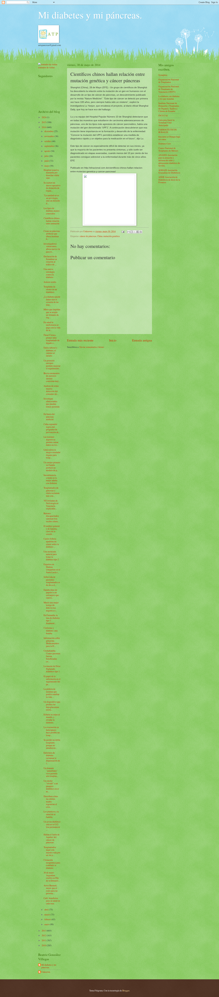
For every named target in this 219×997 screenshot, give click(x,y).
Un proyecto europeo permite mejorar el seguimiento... (52, 364)
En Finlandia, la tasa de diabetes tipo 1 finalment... (52, 619)
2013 (44, 930)
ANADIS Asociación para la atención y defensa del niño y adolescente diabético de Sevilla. (169, 160)
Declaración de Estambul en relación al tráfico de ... (50, 260)
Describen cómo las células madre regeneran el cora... (51, 801)
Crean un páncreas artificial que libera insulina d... (52, 235)
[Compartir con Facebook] (137, 231)
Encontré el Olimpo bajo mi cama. (169, 138)
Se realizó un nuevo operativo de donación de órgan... (52, 186)
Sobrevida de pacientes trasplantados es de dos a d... (52, 580)
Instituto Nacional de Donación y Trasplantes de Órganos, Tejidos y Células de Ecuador (168, 107)
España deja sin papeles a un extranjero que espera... (51, 593)
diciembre (49, 131)
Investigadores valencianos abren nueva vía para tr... (52, 247)
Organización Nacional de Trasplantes (168, 81)
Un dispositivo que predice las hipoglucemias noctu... (52, 705)
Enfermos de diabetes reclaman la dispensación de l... (52, 758)
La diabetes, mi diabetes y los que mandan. (168, 97)
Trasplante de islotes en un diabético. (50, 289)
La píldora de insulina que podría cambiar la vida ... (51, 692)
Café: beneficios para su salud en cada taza (52, 901)
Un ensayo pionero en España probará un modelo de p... (52, 466)
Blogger (125, 990)
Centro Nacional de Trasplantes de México (168, 149)
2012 (44, 935)
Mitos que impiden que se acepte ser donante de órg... (52, 313)
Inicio (112, 340)
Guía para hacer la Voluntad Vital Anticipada (166, 122)
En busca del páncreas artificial (49, 416)
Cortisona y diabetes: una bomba (51, 630)
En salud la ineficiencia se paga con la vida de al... (52, 326)
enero (47, 924)
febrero (47, 919)
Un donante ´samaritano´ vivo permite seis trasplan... (51, 772)
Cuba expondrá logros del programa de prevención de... (52, 428)
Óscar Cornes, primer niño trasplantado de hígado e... (51, 338)
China (99, 236)
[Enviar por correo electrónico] (128, 231)
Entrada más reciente (80, 340)
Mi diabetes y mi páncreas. (90, 14)
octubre (48, 141)
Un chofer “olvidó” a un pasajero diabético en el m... (51, 786)
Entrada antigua (142, 340)
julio (46, 155)
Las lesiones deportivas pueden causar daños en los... (51, 440)
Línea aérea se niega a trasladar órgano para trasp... (52, 453)
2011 (44, 940)
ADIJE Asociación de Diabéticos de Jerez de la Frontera (169, 179)
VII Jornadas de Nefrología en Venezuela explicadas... (51, 504)
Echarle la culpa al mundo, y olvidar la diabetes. (52, 718)
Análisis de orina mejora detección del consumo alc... (51, 389)
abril (46, 909)
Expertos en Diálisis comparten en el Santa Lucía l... (52, 568)
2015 (44, 122)
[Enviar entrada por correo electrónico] (123, 231)
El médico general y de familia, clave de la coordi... (52, 530)
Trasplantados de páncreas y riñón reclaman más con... (51, 491)
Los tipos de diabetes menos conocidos (51, 211)
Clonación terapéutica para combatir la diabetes (52, 863)
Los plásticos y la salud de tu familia (51, 814)
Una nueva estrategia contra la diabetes (49, 273)
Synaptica (162, 74)
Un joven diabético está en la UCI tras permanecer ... (52, 825)
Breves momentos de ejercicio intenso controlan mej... (52, 377)
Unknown (45, 972)
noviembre (49, 136)
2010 (44, 945)
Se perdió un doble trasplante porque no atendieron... (52, 743)
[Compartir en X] (134, 231)
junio (47, 160)
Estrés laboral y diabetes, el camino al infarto (50, 351)
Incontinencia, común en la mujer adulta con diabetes (50, 479)
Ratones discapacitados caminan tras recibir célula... (51, 517)
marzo (47, 914)
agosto (47, 150)
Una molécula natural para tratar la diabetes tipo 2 (51, 555)
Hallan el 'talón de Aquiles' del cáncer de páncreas (51, 838)
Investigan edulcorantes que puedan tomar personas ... (51, 404)
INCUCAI (163, 115)
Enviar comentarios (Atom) (92, 347)
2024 (44, 117)
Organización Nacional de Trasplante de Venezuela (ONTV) (168, 89)
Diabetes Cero (164, 143)
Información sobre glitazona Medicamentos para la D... (52, 642)
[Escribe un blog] (131, 231)
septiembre (49, 146)
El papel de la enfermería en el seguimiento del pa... (52, 680)
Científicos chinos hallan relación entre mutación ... (51, 222)
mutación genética (111, 236)
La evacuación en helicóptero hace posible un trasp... (52, 731)
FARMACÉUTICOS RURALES (167, 131)
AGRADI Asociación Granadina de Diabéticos (169, 171)
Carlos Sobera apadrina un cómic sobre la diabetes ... (51, 542)
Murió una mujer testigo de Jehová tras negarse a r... (51, 606)
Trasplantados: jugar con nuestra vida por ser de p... (52, 851)
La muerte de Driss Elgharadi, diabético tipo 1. (52, 669)
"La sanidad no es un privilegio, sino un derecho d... (52, 199)
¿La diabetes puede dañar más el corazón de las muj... (52, 300)
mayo (47, 165)
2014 (44, 127)
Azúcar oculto (50, 281)
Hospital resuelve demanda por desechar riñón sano (51, 173)
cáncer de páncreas (88, 236)
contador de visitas (46, 67)
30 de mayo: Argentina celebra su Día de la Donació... (52, 876)
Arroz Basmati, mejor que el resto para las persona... (51, 889)
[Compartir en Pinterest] (140, 231)
